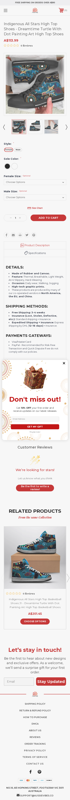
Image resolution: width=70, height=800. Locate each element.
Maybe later (35, 432)
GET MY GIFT (35, 426)
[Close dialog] (64, 363)
